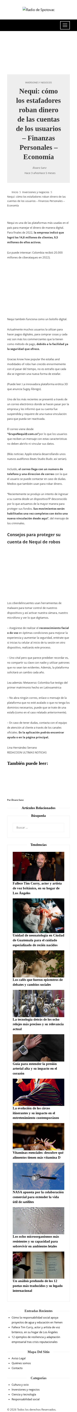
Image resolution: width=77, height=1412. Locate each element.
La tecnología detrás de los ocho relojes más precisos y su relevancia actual (38, 1024)
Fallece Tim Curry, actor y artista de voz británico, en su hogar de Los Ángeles (37, 888)
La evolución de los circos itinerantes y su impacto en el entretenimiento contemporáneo (36, 1113)
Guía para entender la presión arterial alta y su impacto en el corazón (35, 1068)
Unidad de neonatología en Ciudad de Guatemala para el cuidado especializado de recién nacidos (38, 940)
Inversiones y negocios (38, 83)
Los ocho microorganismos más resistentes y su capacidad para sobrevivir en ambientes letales (36, 1241)
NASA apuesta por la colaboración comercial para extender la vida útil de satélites (38, 1197)
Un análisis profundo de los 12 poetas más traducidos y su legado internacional (38, 1286)
